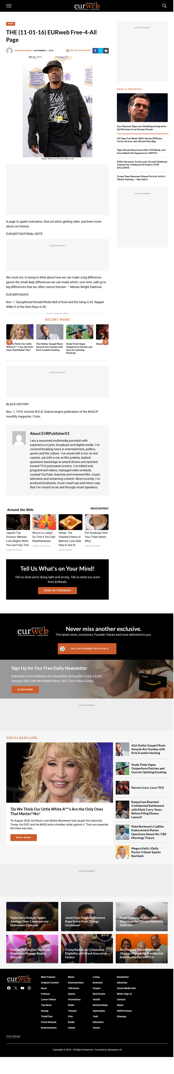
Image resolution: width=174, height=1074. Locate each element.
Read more (26, 838)
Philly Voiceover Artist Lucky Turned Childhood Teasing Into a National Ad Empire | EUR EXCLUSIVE (142, 164)
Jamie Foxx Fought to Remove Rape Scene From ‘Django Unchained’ (85, 921)
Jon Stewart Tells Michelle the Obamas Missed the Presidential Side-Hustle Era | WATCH (141, 953)
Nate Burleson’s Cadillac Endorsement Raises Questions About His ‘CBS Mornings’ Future (148, 832)
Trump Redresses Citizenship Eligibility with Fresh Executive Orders (86, 953)
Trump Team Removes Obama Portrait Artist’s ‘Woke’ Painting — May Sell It (141, 178)
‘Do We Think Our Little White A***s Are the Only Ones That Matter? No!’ (19, 346)
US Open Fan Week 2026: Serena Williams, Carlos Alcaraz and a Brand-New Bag (139, 140)
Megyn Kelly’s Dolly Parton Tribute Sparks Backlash (146, 852)
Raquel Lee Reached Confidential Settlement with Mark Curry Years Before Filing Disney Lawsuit (147, 809)
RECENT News (57, 319)
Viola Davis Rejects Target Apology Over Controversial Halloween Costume (29, 921)
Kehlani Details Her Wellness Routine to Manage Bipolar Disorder (30, 953)
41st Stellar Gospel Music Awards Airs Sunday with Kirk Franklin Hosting (49, 346)
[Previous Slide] (9, 342)
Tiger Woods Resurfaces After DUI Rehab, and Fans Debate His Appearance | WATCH (141, 151)
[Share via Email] (106, 50)
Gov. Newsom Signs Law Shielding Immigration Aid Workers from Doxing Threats (141, 128)
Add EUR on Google (80, 50)
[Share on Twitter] (100, 50)
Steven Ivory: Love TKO (147, 788)
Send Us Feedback (57, 590)
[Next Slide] (105, 342)
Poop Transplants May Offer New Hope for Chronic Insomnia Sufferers (141, 921)
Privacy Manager (13, 1036)
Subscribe (25, 689)
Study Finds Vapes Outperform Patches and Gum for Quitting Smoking (79, 348)
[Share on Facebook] (95, 50)
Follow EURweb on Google (90, 648)
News (10, 24)
